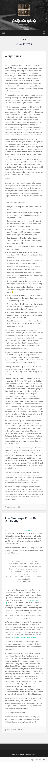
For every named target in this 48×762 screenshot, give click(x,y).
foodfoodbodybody (24, 20)
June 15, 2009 (11, 507)
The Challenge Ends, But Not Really (21, 519)
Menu (3, 33)
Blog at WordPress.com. (24, 755)
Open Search (44, 33)
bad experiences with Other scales (23, 637)
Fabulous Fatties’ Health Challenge (22, 531)
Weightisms (13, 56)
